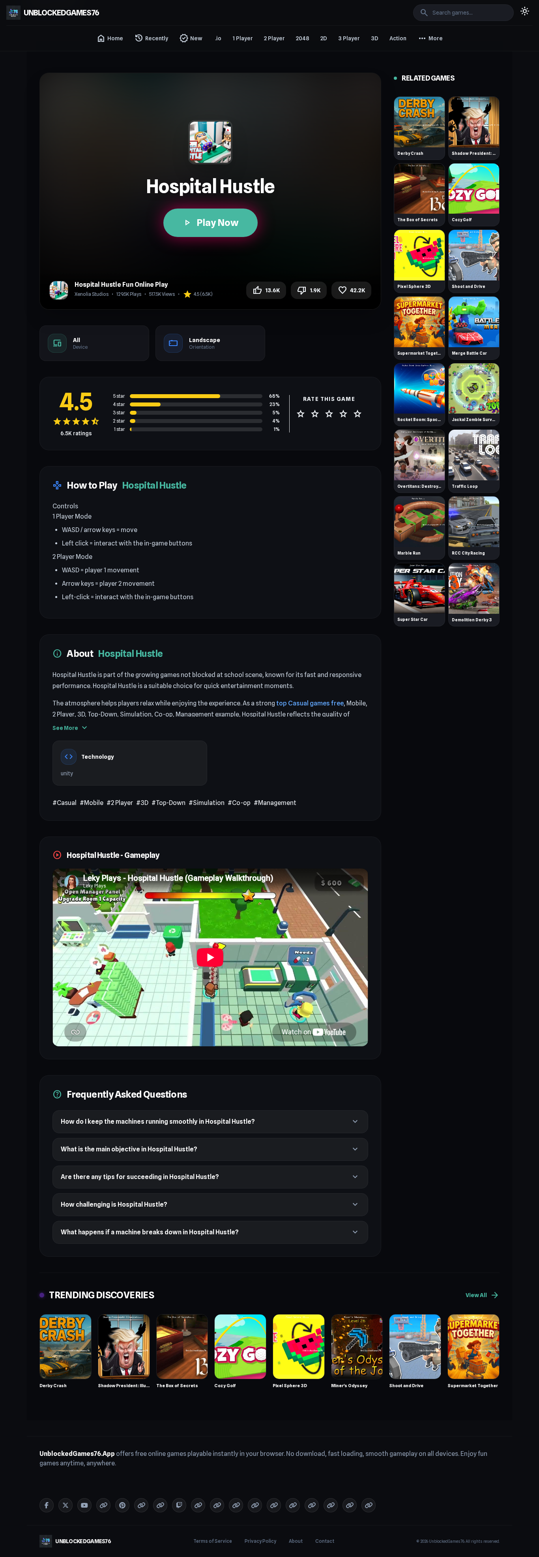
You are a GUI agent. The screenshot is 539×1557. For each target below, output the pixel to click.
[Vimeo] (141, 1505)
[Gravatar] (160, 1505)
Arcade (428, 128)
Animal (428, 99)
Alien (425, 85)
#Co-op (239, 803)
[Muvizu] (274, 1505)
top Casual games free (310, 703)
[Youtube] (84, 1505)
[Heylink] (293, 1505)
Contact (324, 1541)
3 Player (349, 38)
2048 (302, 38)
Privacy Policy (260, 1541)
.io (218, 38)
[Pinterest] (122, 1505)
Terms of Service (212, 1541)
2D (323, 38)
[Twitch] (179, 1505)
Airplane (429, 71)
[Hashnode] (312, 1505)
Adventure (432, 57)
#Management (275, 803)
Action (397, 38)
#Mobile (91, 803)
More (430, 38)
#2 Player (120, 803)
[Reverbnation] (255, 1505)
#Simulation (207, 803)
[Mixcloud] (236, 1505)
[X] (65, 1505)
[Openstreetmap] (368, 1505)
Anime (427, 114)
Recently (151, 38)
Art (423, 185)
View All (483, 1295)
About (296, 1541)
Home (109, 38)
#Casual (64, 803)
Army (426, 170)
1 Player (242, 38)
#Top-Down (168, 803)
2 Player (274, 38)
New (190, 38)
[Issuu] (198, 1505)
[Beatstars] (331, 1505)
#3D (142, 803)
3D (374, 38)
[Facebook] (46, 1505)
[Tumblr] (103, 1505)
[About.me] (217, 1505)
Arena (426, 156)
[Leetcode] (349, 1505)
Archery (429, 142)
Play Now (210, 222)
